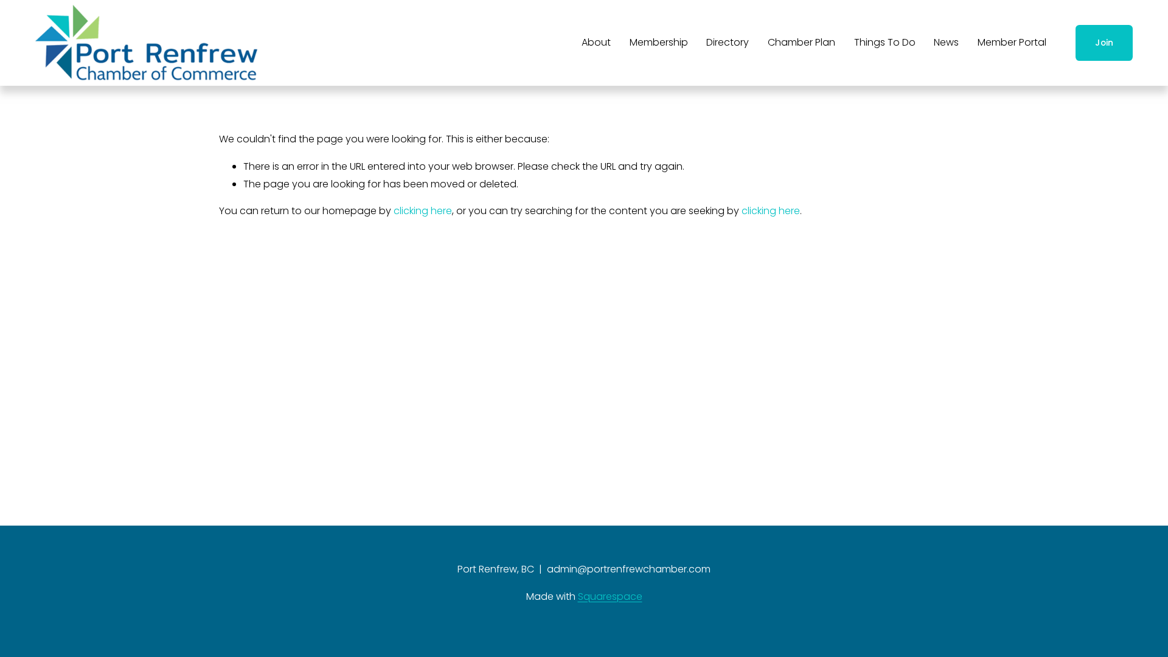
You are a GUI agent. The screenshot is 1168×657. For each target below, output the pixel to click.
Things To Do (885, 42)
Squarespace (610, 596)
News (946, 42)
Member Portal (1012, 42)
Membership (659, 42)
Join (1104, 43)
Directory (727, 42)
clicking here (423, 211)
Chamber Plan (801, 42)
